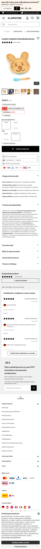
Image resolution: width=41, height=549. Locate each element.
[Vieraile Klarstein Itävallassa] (7, 507)
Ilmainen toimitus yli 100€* (31, 13)
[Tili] (27, 18)
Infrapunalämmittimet (8, 427)
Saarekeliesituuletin (8, 419)
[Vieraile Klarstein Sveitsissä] (11, 507)
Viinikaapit (5, 407)
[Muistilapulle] (38, 38)
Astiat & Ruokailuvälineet (32, 31)
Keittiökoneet (6, 31)
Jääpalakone (6, 431)
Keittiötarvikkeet (17, 31)
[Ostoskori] (37, 18)
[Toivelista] (32, 18)
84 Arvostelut (16, 42)
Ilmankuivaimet (6, 415)
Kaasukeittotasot (7, 451)
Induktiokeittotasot (8, 447)
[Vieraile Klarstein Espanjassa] (25, 507)
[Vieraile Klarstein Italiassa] (20, 507)
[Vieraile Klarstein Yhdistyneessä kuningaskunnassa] (29, 507)
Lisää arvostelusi (21, 280)
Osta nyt (17, 8)
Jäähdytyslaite (6, 439)
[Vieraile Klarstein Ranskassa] (16, 507)
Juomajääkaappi (7, 435)
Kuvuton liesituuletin (8, 423)
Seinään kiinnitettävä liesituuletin (12, 443)
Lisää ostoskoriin (22, 149)
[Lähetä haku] (4, 24)
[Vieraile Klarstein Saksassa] (3, 507)
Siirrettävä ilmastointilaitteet (11, 411)
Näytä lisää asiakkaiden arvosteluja (23, 353)
